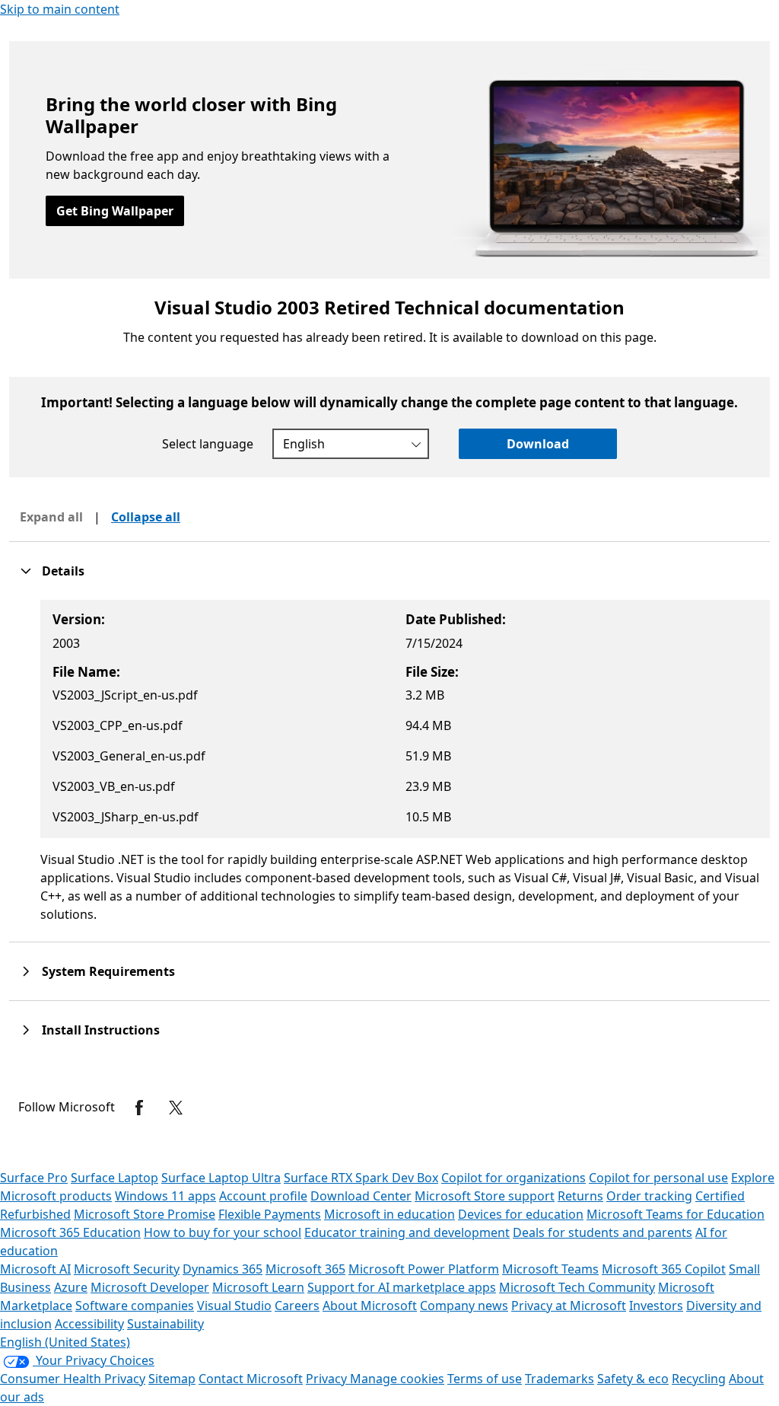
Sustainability (165, 1323)
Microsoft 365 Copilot (664, 1269)
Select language (207, 443)
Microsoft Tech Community (577, 1287)
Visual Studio (234, 1305)
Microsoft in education (389, 1214)
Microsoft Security (127, 1269)
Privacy (328, 1378)
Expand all (51, 517)
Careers (297, 1305)
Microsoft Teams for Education (676, 1214)
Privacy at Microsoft (568, 1305)
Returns (580, 1196)
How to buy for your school (222, 1232)
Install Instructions (101, 1030)
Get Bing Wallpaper (114, 210)
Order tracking (649, 1196)
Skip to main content (59, 9)
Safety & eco (633, 1378)
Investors (656, 1305)
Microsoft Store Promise (144, 1214)
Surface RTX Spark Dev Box (361, 1177)
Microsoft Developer (150, 1287)
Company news (464, 1305)
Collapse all (145, 517)
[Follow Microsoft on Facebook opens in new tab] (139, 1107)
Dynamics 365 (222, 1269)
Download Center (361, 1196)
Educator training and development (407, 1232)
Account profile (263, 1196)
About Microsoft (370, 1305)
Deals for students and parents (602, 1232)
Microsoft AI (35, 1269)
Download (538, 443)
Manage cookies (397, 1378)
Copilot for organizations (513, 1177)
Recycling (699, 1378)
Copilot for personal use (658, 1177)
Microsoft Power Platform (423, 1269)
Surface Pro (34, 1177)
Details (63, 571)
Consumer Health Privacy (72, 1378)
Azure (70, 1287)
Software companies (134, 1305)
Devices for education (520, 1214)
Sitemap (172, 1378)
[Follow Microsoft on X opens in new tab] (176, 1107)
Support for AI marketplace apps (401, 1287)
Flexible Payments (269, 1214)
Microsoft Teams (550, 1269)
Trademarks (559, 1378)
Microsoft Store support (485, 1196)
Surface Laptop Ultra (221, 1177)
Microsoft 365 (305, 1269)
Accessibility (89, 1323)
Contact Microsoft (251, 1378)
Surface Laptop (114, 1177)
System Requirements (108, 971)
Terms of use (484, 1378)
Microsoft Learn (258, 1287)
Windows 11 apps (165, 1196)
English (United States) (65, 1342)
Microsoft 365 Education (70, 1232)
